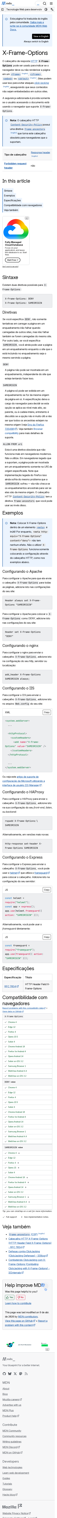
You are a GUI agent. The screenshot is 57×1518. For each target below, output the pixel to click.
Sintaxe (8, 190)
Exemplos (9, 195)
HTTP (34, 61)
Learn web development (15, 1472)
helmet (13, 872)
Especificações (12, 200)
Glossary (7, 1489)
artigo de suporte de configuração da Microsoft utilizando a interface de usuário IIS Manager (23, 781)
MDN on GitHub (11, 1452)
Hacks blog (8, 1494)
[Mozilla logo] (12, 1506)
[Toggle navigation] (51, 3)
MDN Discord (9, 1447)
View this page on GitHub (19, 1320)
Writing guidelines (11, 1441)
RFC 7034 (10, 986)
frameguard (41, 872)
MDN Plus (8, 1410)
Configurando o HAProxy (23, 792)
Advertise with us (11, 1404)
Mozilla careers (10, 1399)
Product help (9, 1415)
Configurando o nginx (20, 645)
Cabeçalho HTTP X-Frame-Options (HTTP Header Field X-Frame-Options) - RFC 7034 (30, 1243)
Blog (5, 1394)
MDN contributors (28, 1316)
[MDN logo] (8, 1359)
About (5, 1388)
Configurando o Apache (22, 571)
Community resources (14, 1436)
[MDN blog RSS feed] (26, 1374)
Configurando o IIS (18, 688)
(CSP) (23, 1234)
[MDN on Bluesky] (10, 1374)
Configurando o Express (22, 857)
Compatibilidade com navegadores (23, 205)
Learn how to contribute (18, 1303)
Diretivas (9, 312)
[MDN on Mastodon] (20, 1374)
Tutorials (7, 1483)
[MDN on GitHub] (4, 1374)
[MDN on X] (15, 1374)
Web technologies (12, 1467)
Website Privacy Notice (15, 1513)
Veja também (11, 210)
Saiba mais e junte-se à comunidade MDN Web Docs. (28, 26)
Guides (6, 1478)
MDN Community (11, 1430)
